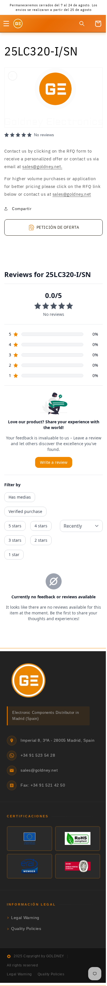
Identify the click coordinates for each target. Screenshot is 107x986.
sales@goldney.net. (50, 164)
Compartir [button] (21, 213)
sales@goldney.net (23, 199)
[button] (6, 23)
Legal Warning (25, 922)
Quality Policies (26, 934)
